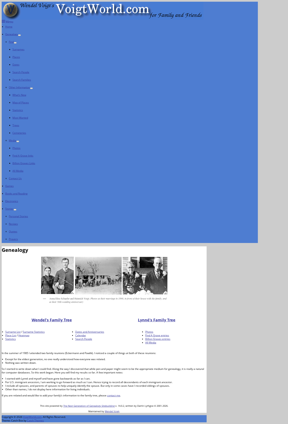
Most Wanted (20, 117)
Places (16, 57)
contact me (113, 395)
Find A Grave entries (157, 335)
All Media (17, 171)
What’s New (19, 95)
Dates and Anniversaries (89, 332)
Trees (15, 125)
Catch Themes (35, 420)
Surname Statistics (34, 332)
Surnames (18, 49)
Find (11, 42)
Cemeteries (19, 133)
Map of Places (20, 102)
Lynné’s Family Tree (156, 319)
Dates (15, 64)
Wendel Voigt (112, 411)
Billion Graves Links (23, 163)
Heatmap (23, 335)
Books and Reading (16, 193)
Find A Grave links (22, 155)
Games (9, 186)
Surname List (13, 332)
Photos (16, 148)
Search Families (21, 80)
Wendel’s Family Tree (52, 319)
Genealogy (11, 34)
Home (8, 26)
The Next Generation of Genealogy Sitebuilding (89, 405)
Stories (9, 209)
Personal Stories (18, 216)
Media (12, 140)
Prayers (13, 239)
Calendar (80, 335)
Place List (10, 335)
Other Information (19, 87)
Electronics (11, 201)
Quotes (13, 231)
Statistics (17, 110)
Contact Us (15, 178)
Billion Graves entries (157, 339)
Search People (20, 72)
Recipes (13, 224)
